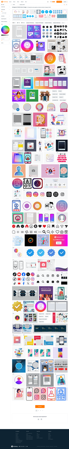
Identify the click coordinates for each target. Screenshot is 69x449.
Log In (65, 1)
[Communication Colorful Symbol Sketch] (64, 171)
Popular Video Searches (29, 439)
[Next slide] (66, 23)
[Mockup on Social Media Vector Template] (33, 171)
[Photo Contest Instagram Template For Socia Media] (27, 83)
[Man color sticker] (19, 171)
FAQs (37, 433)
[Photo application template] (19, 32)
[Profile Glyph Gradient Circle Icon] (27, 45)
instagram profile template (39, 22)
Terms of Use (47, 446)
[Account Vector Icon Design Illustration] (51, 394)
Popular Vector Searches (29, 436)
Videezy (17, 435)
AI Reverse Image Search (19, 440)
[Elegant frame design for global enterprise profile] (62, 265)
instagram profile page (48, 22)
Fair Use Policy (55, 446)
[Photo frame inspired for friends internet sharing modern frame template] (37, 158)
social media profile (55, 100)
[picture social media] (61, 380)
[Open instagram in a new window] (20, 446)
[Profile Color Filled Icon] (16, 206)
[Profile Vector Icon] (62, 206)
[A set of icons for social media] (61, 366)
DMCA (27, 434)
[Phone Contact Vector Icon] (27, 158)
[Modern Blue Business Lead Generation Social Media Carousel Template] (25, 293)
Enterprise (17, 436)
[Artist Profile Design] (17, 194)
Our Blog (38, 436)
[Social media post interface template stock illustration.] (16, 83)
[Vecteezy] (4, 2)
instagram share (41, 321)
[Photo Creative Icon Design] (50, 58)
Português (49, 435)
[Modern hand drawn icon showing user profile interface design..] (62, 70)
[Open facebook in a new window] (19, 446)
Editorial (22, 1)
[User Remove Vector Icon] (17, 183)
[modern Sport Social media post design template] (30, 318)
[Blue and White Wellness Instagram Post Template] (33, 366)
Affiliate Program (28, 435)
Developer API (17, 439)
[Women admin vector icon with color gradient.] (19, 380)
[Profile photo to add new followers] (19, 353)
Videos (18, 1)
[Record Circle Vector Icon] (32, 206)
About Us (38, 435)
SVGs (14, 22)
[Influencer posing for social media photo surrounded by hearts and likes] (18, 133)
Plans (51, 1)
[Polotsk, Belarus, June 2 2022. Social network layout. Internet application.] (28, 58)
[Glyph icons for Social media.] (61, 32)
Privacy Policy (51, 446)
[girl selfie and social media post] (19, 96)
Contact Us (38, 434)
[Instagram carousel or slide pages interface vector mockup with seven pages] (51, 83)
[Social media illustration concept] (32, 96)
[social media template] (17, 340)
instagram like (41, 316)
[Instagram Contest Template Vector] (34, 32)
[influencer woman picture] (18, 394)
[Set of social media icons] (40, 394)
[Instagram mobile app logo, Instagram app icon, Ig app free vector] (45, 194)
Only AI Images (4, 12)
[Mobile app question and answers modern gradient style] (60, 353)
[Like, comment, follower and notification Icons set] (62, 158)
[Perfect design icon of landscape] (49, 206)
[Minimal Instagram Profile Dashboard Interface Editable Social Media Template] (30, 218)
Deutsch (49, 436)
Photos (14, 1)
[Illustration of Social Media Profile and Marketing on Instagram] (18, 240)
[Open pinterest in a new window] (23, 446)
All (2, 11)
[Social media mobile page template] (64, 279)
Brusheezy (17, 433)
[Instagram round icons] (18, 252)
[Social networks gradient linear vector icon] (50, 158)
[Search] (64, 4)
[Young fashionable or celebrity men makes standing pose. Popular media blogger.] (45, 96)
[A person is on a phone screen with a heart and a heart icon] (62, 394)
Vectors (10, 1)
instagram (46, 316)
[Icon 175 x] (18, 218)
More (26, 1)
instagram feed (48, 313)
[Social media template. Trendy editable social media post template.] (27, 70)
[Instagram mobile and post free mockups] (33, 380)
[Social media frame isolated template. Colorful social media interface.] (18, 158)
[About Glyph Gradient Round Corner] (37, 183)
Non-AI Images (4, 13)
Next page (40, 406)
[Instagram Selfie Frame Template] (47, 380)
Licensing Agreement (29, 433)
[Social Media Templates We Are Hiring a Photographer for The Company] (28, 306)
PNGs (19, 22)
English (49, 433)
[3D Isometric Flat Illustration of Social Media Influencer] (43, 240)
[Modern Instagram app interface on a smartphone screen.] (29, 394)
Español (49, 434)
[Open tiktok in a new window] (24, 446)
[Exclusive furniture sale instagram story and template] (39, 340)
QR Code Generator (18, 442)
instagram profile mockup (30, 22)
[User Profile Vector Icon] (16, 45)
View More (61, 16)
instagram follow (41, 313)
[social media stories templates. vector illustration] (46, 133)
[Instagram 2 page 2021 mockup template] (18, 145)
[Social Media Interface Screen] (47, 366)
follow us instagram (63, 100)
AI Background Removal (19, 441)
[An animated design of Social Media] (49, 145)
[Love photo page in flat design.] (30, 145)
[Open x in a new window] (25, 446)
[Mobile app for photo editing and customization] (61, 293)
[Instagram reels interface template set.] (46, 218)
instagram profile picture (56, 22)
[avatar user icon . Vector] (62, 218)
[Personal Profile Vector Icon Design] (40, 306)
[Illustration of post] (40, 45)
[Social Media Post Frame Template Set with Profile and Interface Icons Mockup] (31, 265)
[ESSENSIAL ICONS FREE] (17, 318)
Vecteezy (17, 434)
